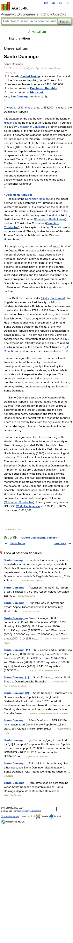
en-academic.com (15, 6)
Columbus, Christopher (19, 502)
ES (60, 3)
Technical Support (20, 811)
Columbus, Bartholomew (50, 219)
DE (53, 3)
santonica (60, 543)
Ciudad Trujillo (30, 76)
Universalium (36, 31)
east (57, 246)
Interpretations (20, 38)
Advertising (35, 811)
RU (46, 3)
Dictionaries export (10, 816)
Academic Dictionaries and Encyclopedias (33, 14)
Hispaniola (37, 92)
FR (67, 3)
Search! (64, 21)
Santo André (17, 543)
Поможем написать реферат (39, 537)
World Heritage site (28, 506)
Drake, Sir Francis (53, 298)
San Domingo (20, 96)
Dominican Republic (43, 88)
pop (12, 107)
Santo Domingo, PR (17, 649)
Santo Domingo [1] (16, 677)
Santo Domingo (14, 560)
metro (28, 107)
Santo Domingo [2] (16, 692)
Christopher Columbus (31, 126)
